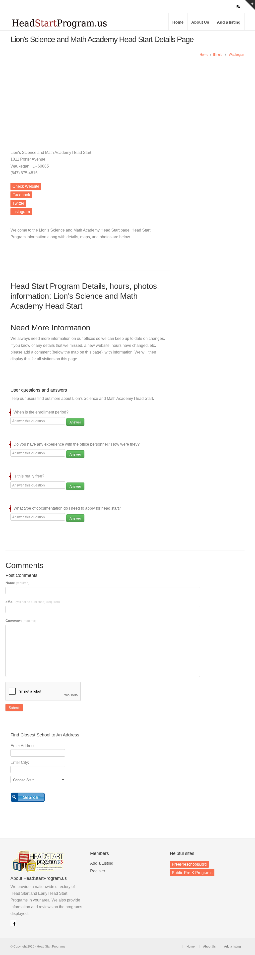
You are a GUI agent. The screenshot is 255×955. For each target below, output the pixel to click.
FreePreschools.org (189, 864)
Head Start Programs (67, 23)
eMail (32, 602)
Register (97, 871)
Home (178, 22)
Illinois (217, 55)
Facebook (21, 195)
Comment (20, 621)
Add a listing (229, 22)
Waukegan (236, 55)
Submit (14, 707)
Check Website (25, 186)
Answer (75, 421)
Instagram (21, 212)
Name (17, 583)
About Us (200, 22)
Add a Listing (101, 863)
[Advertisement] (127, 99)
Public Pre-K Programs (192, 873)
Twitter (18, 203)
